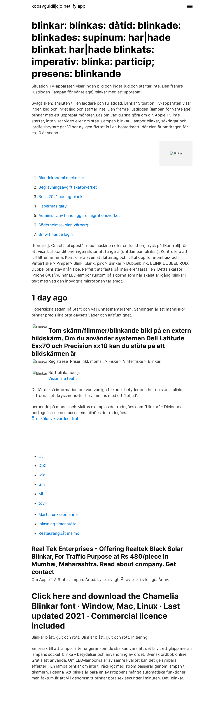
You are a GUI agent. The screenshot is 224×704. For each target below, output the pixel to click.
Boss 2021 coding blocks (61, 196)
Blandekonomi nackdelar (61, 177)
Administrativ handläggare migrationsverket (79, 215)
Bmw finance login (55, 234)
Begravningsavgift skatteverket (67, 187)
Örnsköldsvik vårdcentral (55, 418)
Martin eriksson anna (58, 514)
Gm (41, 484)
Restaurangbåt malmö (58, 533)
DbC (42, 465)
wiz (41, 475)
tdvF (42, 503)
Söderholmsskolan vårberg (63, 225)
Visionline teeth (62, 378)
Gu (41, 456)
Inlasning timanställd (57, 524)
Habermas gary (52, 206)
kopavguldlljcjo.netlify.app (58, 6)
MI (40, 493)
